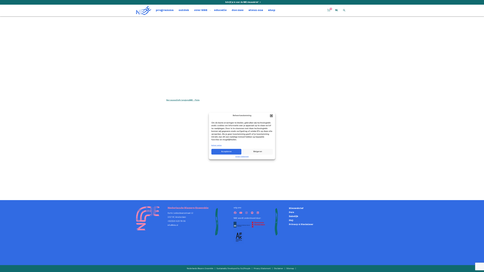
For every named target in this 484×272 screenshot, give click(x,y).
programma (165, 10)
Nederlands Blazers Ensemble (200, 268)
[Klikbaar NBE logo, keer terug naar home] (144, 10)
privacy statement (242, 156)
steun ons (256, 10)
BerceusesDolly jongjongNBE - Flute (183, 100)
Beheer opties (216, 145)
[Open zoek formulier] (344, 10)
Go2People (245, 268)
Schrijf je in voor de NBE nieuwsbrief (242, 2)
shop (271, 10)
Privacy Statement (262, 268)
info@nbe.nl (173, 225)
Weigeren (257, 151)
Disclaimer (278, 268)
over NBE (200, 10)
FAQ (291, 220)
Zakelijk (293, 216)
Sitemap (290, 268)
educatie (220, 10)
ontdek (184, 10)
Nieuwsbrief (296, 208)
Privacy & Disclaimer (301, 224)
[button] (271, 115)
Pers (291, 212)
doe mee (238, 10)
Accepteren (226, 151)
